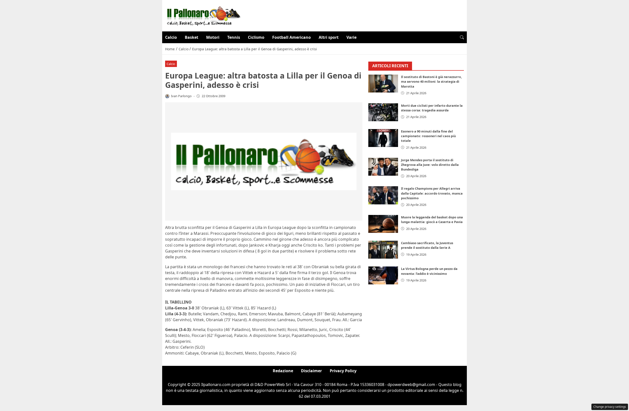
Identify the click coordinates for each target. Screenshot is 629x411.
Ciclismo (256, 37)
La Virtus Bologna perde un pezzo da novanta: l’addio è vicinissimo (429, 271)
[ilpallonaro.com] (203, 15)
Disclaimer (311, 370)
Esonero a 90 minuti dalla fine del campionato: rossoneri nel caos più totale (428, 136)
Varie (351, 37)
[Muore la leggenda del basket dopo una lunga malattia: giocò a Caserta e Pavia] (383, 224)
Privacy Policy (343, 370)
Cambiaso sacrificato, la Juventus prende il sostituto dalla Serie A (427, 245)
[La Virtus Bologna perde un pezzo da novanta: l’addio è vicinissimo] (383, 276)
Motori (212, 37)
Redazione (283, 370)
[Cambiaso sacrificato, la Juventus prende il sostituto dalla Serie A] (383, 250)
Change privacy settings (609, 407)
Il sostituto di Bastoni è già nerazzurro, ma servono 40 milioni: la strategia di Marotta (431, 82)
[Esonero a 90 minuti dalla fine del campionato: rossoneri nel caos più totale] (383, 138)
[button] (462, 37)
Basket (191, 37)
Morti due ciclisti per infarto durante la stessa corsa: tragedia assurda (432, 107)
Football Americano (291, 37)
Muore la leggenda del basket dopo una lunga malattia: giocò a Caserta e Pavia (432, 219)
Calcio (171, 37)
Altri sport (329, 37)
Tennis (233, 37)
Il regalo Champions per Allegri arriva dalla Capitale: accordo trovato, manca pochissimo (432, 193)
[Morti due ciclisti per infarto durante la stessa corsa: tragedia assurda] (383, 112)
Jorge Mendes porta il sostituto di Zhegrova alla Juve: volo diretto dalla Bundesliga (430, 165)
